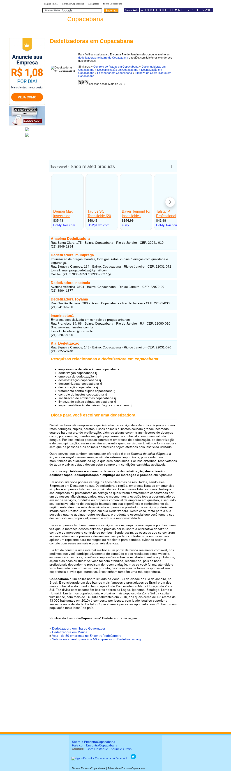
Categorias (93, 3)
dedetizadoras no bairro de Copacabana (103, 57)
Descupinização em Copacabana (117, 69)
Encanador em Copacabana (114, 73)
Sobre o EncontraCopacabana (93, 742)
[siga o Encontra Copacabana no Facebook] (100, 758)
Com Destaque (97, 749)
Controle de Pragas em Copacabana (116, 66)
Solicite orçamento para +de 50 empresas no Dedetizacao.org (96, 639)
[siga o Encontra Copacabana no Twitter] (133, 758)
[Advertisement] (113, 121)
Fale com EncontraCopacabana (94, 745)
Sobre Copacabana (112, 3)
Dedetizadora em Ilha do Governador (78, 628)
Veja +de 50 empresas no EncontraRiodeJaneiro (86, 635)
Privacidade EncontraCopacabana (126, 768)
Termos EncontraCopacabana (88, 768)
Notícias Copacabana (73, 3)
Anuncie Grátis (121, 749)
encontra (73, 19)
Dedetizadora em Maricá (69, 632)
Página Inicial (51, 3)
